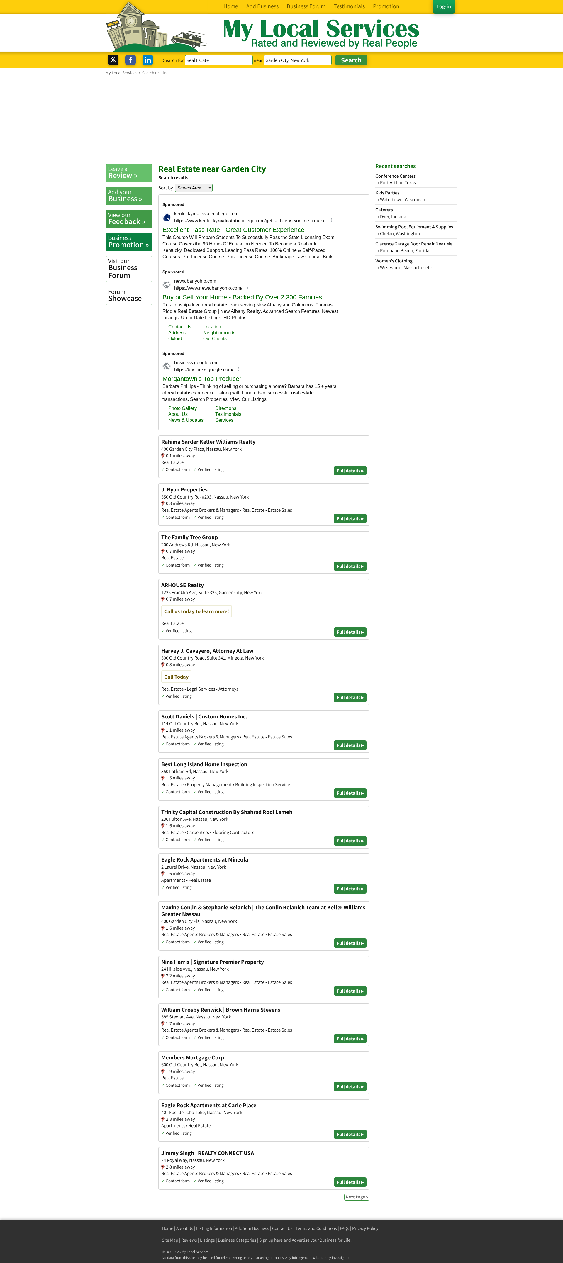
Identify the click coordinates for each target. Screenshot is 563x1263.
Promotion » (128, 241)
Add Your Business (252, 1228)
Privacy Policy (365, 1228)
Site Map (170, 1240)
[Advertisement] (281, 119)
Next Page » (357, 1197)
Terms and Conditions (316, 1228)
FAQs (344, 1228)
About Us (184, 1228)
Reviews (189, 1240)
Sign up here (271, 1240)
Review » (122, 172)
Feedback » (126, 218)
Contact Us (282, 1228)
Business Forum (122, 268)
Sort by (165, 187)
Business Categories (237, 1240)
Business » (125, 196)
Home (167, 1228)
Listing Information (214, 1228)
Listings (207, 1240)
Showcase (125, 295)
